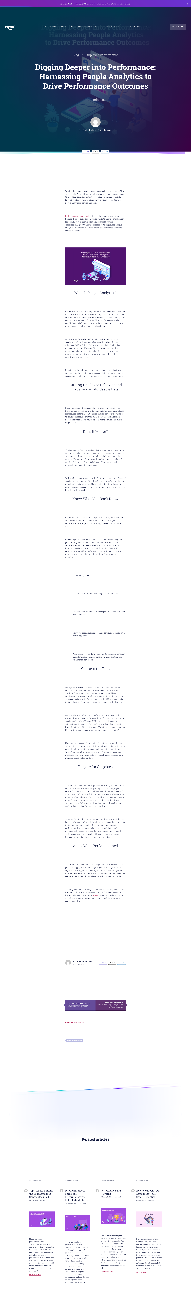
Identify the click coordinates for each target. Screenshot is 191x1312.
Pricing (71, 26)
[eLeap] (19, 27)
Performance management (77, 216)
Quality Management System (138, 26)
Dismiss (128, 4)
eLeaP (95, 895)
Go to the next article (110, 1005)
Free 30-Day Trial (178, 26)
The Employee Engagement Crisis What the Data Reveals (47, 4)
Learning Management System (114, 26)
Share (87, 151)
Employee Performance (101, 55)
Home (45, 26)
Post (96, 151)
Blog (97, 26)
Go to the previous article (79, 1005)
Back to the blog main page (74, 1022)
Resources (88, 26)
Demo (79, 26)
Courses (63, 26)
